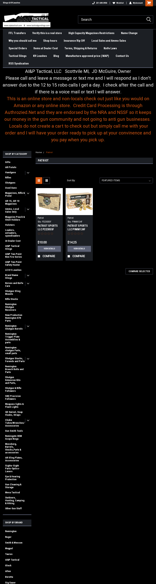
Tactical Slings (17, 56)
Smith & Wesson (13, 542)
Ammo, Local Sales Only (12, 210)
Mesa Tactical (12, 492)
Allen (8, 571)
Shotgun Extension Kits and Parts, (13, 380)
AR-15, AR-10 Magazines (12, 202)
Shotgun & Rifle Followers (13, 389)
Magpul (9, 548)
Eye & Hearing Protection (12, 478)
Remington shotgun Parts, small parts (13, 350)
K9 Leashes (40, 56)
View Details (49, 249)
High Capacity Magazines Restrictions (91, 33)
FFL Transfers (17, 33)
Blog (56, 56)
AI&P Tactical (12, 559)
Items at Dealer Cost (45, 48)
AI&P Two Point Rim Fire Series (13, 255)
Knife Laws (110, 48)
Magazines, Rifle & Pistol (15, 194)
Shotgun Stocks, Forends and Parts (15, 360)
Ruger (8, 537)
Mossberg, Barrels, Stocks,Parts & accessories (13, 448)
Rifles (8, 177)
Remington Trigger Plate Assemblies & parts (12, 338)
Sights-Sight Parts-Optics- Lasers (12, 468)
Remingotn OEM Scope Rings (13, 437)
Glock (8, 565)
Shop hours (50, 40)
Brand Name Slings (11, 276)
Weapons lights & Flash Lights (14, 405)
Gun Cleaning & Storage (13, 486)
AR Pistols (10, 167)
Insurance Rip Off (74, 40)
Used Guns (11, 187)
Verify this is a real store (47, 33)
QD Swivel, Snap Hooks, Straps (14, 413)
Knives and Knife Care (14, 284)
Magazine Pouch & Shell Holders (15, 218)
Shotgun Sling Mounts (12, 292)
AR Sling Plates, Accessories (13, 459)
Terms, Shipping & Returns (80, 48)
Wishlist (120, 3)
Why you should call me (23, 40)
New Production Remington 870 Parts (13, 318)
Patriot (49, 152)
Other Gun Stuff (13, 508)
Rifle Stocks (11, 299)
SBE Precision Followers (13, 397)
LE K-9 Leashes (13, 270)
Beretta (9, 576)
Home (39, 152)
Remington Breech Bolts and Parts (14, 369)
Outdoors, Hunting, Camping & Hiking (14, 500)
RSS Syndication (19, 63)
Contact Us (122, 56)
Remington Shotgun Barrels (14, 327)
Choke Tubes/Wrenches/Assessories (14, 423)
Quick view (49, 212)
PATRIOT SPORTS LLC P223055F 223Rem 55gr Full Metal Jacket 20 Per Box (48, 228)
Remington (11, 531)
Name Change (129, 33)
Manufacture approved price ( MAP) (87, 56)
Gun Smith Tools (14, 430)
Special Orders (18, 48)
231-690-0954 (101, 3)
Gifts (7, 162)
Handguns (10, 172)
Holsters (10, 224)
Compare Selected (139, 271)
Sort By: (71, 180)
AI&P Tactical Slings (12, 247)
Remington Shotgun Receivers (11, 307)
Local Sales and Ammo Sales (109, 40)
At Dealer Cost (13, 240)
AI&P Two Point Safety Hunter (13, 263)
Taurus (9, 554)
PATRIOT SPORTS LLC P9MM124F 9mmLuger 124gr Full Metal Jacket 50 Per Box (78, 228)
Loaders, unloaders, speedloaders (12, 233)
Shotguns (10, 182)
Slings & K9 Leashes (11, 3)
